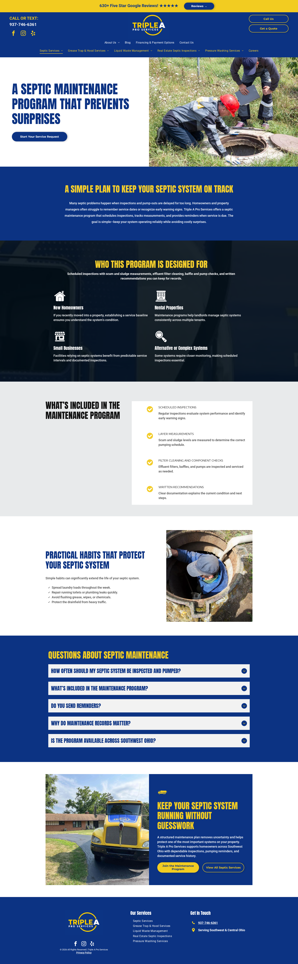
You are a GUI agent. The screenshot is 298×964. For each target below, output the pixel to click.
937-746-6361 (23, 24)
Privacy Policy (84, 952)
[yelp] (33, 33)
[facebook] (13, 33)
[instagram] (23, 33)
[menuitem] (112, 43)
